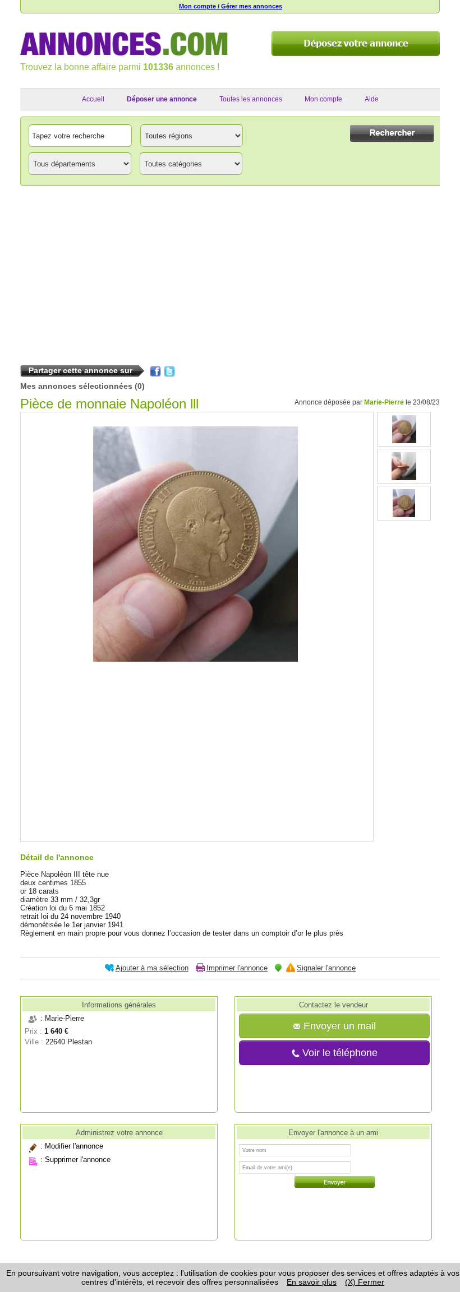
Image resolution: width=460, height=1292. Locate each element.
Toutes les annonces (250, 99)
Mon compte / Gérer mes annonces (230, 6)
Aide (372, 99)
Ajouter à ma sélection (152, 968)
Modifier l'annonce (74, 1146)
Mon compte (323, 99)
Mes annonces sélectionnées (76, 386)
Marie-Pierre (384, 402)
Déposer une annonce (162, 99)
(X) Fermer (364, 1281)
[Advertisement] (230, 272)
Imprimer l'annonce (237, 968)
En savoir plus (312, 1281)
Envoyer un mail (338, 1025)
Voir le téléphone (339, 1052)
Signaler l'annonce (326, 968)
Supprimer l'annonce (78, 1159)
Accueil (93, 99)
